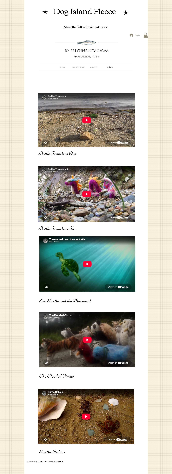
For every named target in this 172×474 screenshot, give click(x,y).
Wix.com (60, 461)
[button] (145, 35)
